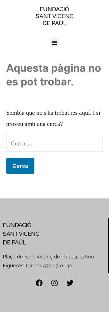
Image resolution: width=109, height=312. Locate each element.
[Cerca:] (54, 143)
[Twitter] (70, 283)
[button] (54, 42)
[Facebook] (39, 283)
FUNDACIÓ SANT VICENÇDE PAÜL (55, 16)
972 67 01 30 (57, 265)
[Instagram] (54, 283)
